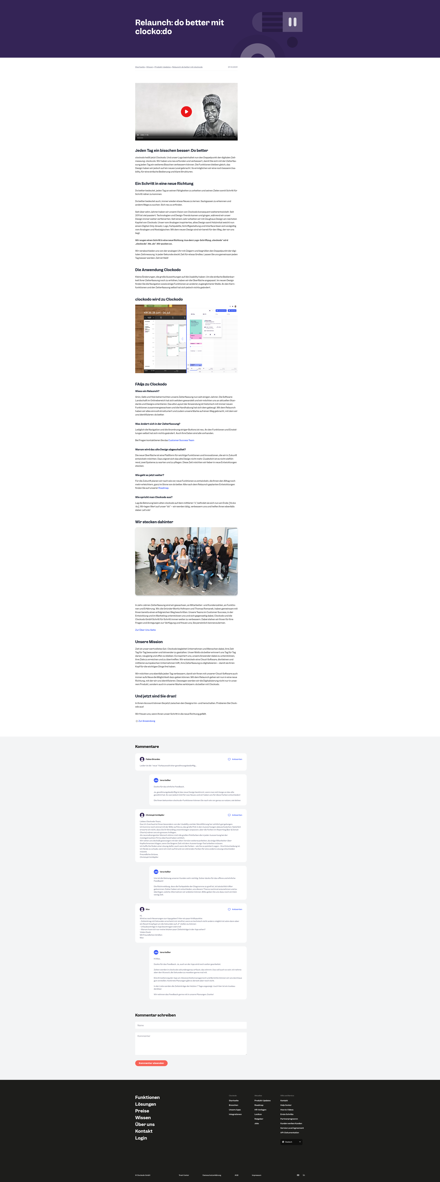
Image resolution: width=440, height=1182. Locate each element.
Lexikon (258, 1114)
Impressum (256, 1175)
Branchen (233, 1105)
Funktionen (147, 1097)
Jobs (256, 1123)
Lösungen (145, 1104)
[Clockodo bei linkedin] (304, 1175)
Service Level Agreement (292, 1128)
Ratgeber (258, 1119)
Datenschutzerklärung (212, 1175)
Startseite (140, 67)
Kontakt (144, 1131)
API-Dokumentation (289, 1132)
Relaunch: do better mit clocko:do (187, 67)
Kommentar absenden (151, 1063)
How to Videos (286, 1109)
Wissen (149, 67)
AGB (236, 1175)
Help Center (286, 1105)
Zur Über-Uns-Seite (145, 630)
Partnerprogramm (289, 1119)
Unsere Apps (235, 1109)
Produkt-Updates (163, 67)
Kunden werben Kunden (291, 1123)
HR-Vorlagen (260, 1109)
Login (141, 1138)
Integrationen (235, 1114)
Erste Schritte (286, 1114)
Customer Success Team (181, 440)
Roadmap (163, 488)
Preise (142, 1111)
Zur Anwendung (146, 721)
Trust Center (184, 1175)
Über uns (145, 1124)
